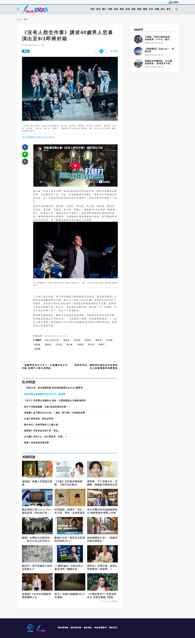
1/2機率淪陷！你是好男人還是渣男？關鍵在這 (69, 567)
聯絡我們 (113, 627)
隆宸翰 (37, 344)
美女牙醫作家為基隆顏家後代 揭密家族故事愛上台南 (102, 511)
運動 (122, 9)
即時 (92, 9)
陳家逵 (99, 340)
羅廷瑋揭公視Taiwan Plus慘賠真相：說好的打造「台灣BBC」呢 (37, 511)
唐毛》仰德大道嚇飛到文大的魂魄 (70, 596)
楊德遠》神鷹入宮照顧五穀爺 (37, 483)
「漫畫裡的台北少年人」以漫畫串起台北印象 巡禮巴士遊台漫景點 (45, 366)
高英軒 (88, 340)
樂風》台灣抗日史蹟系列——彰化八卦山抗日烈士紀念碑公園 (37, 539)
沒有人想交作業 (52, 340)
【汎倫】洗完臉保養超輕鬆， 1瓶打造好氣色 (68, 483)
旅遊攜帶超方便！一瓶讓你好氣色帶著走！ (102, 539)
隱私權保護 (76, 627)
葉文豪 (70, 344)
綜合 (163, 9)
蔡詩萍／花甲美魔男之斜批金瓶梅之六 (37, 567)
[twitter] (25, 154)
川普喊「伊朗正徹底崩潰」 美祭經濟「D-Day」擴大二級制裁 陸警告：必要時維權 (159, 39)
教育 (98, 9)
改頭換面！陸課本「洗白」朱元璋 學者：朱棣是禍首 (70, 511)
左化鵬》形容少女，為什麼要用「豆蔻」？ (45, 437)
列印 (115, 51)
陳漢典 (67, 340)
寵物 (139, 9)
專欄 (157, 9)
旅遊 (128, 9)
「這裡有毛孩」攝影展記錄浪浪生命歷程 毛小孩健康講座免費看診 (95, 366)
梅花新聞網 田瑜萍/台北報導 (38, 137)
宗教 (116, 9)
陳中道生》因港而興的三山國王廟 (41, 425)
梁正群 (77, 340)
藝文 (104, 9)
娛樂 (134, 9)
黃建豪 (37, 349)
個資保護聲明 (100, 627)
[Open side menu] (18, 9)
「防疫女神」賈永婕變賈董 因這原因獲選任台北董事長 (53, 388)
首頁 (19, 19)
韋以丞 (91, 344)
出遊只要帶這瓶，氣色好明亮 (38, 419)
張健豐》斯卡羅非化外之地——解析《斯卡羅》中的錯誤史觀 (54, 413)
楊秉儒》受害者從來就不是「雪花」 (42, 431)
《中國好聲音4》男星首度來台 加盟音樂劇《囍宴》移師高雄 (101, 596)
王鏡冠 (80, 344)
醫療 (145, 9)
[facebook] (25, 147)
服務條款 (88, 627)
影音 (169, 9)
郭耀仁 (102, 344)
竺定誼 (59, 344)
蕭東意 (48, 344)
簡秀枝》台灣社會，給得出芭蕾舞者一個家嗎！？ (102, 567)
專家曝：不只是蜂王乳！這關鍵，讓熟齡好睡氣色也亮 (102, 483)
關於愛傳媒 (63, 627)
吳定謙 (110, 340)
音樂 (110, 9)
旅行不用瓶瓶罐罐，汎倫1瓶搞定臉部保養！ (46, 407)
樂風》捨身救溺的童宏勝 (36, 443)
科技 (151, 9)
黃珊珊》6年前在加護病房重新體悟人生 (36, 596)
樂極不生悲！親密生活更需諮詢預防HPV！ (70, 539)
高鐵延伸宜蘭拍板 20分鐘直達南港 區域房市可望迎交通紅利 (158, 63)
